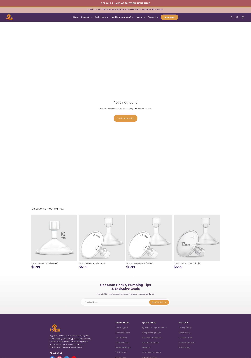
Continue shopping (125, 118)
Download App (122, 342)
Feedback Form (122, 332)
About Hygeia (121, 328)
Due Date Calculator (151, 352)
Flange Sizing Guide (151, 332)
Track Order (120, 352)
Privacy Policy (185, 328)
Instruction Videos (150, 342)
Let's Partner (121, 337)
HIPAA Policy (184, 347)
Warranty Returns (187, 342)
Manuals (146, 347)
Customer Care (185, 337)
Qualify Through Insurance (154, 328)
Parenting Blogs (122, 347)
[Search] (232, 17)
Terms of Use (184, 332)
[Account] (237, 17)
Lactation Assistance (151, 337)
